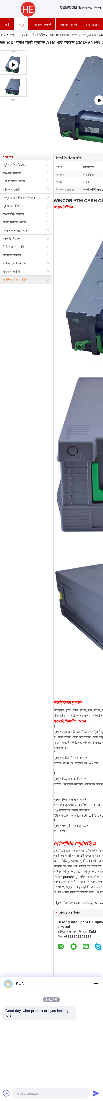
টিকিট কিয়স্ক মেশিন (14, 222)
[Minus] (96, 984)
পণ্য (21, 25)
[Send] (96, 1093)
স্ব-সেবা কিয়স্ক (12, 173)
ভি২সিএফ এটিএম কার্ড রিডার (77, 903)
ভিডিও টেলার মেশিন (14, 247)
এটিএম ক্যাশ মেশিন (14, 181)
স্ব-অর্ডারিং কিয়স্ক (13, 214)
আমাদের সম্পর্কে (42, 25)
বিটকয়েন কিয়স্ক (12, 255)
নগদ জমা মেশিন (11, 189)
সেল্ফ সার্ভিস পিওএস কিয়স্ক (19, 198)
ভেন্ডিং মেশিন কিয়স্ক (14, 165)
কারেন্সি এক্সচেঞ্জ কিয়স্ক (16, 230)
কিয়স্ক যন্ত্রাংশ (11, 271)
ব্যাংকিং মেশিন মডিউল (32, 34)
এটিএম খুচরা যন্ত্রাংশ (14, 263)
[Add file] (6, 1093)
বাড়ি (7, 25)
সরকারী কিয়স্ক (11, 239)
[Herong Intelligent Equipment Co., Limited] (27, 9)
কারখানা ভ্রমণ (68, 25)
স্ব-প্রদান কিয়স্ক (13, 206)
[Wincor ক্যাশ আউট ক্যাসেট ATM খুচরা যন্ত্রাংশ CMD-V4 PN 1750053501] (13, 87)
